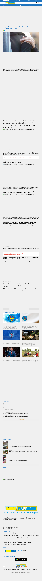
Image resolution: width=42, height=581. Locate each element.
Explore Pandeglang (7, 535)
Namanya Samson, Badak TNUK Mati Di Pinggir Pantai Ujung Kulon (16, 416)
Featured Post (18, 535)
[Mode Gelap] (36, 3)
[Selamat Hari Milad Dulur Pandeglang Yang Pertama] (4, 461)
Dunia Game (28, 533)
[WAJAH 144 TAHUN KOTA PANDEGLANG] (4, 457)
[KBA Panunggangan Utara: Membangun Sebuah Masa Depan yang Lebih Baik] (30, 352)
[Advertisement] (21, 14)
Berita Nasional (9, 533)
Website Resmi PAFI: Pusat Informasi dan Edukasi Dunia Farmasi (30, 324)
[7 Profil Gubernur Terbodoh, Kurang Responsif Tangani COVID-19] (11, 352)
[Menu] (4, 3)
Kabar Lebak (10, 537)
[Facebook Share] (30, 309)
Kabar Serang (23, 537)
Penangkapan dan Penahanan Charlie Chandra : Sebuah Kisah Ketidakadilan (30, 341)
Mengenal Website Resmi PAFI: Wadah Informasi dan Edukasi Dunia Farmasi (11, 324)
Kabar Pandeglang (7, 30)
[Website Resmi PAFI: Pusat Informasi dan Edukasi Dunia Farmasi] (30, 318)
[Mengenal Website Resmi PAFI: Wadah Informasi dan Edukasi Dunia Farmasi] (11, 318)
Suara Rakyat (13, 544)
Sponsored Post (6, 544)
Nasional (5, 542)
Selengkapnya (20, 419)
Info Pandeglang (35, 535)
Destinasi (23, 533)
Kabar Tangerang (30, 537)
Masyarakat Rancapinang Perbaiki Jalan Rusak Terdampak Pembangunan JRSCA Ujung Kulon (23, 452)
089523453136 (9, 528)
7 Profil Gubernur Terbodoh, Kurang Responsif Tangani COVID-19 (11, 358)
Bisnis (19, 533)
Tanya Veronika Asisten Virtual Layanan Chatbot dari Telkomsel (16, 410)
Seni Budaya (30, 542)
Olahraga (9, 542)
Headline (29, 535)
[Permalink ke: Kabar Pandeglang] (4, 30)
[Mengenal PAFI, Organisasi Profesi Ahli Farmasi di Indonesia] (11, 335)
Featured (7, 22)
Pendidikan (14, 542)
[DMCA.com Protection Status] (22, 550)
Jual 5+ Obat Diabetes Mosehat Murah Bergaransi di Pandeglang (16, 413)
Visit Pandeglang (24, 544)
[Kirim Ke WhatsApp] (38, 309)
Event (33, 533)
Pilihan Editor (20, 542)
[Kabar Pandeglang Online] (10, 3)
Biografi (15, 533)
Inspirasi (5, 537)
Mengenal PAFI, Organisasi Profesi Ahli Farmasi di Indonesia (11, 341)
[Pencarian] (38, 3)
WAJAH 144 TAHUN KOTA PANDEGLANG (15, 455)
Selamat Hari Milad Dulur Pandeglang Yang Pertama (18, 460)
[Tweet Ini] (32, 309)
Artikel (5, 533)
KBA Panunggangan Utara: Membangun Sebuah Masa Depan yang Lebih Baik (30, 358)
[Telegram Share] (36, 309)
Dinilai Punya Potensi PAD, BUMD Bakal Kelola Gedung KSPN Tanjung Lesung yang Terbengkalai (23, 442)
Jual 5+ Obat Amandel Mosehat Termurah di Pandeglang (15, 403)
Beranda (4, 22)
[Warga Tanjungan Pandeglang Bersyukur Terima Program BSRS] (5, 447)
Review (25, 542)
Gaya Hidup (24, 535)
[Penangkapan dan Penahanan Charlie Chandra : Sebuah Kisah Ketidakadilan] (30, 335)
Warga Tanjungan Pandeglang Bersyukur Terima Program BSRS (20, 446)
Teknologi (18, 544)
